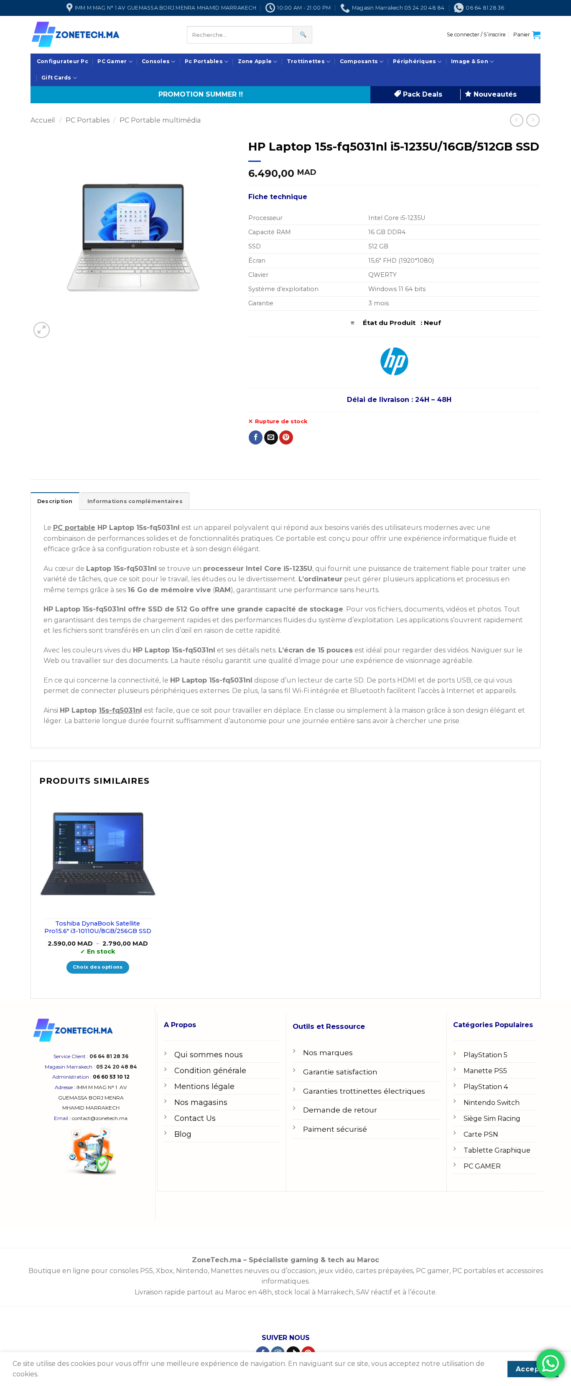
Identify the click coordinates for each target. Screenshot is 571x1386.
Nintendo (192, 1271)
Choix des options (98, 967)
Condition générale (210, 1070)
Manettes (226, 1271)
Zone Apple (255, 61)
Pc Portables (204, 61)
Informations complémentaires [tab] (135, 501)
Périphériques (414, 61)
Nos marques (328, 1052)
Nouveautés (494, 94)
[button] (476, 34)
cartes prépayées (383, 1271)
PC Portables (88, 120)
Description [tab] (55, 501)
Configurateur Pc (62, 61)
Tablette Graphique (497, 1150)
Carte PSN (481, 1134)
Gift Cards (56, 77)
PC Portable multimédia (160, 120)
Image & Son (469, 61)
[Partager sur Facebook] (256, 437)
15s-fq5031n (119, 710)
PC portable (74, 528)
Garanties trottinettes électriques (364, 1091)
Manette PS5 (485, 1071)
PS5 (146, 1271)
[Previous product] (532, 120)
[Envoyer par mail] (271, 437)
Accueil (43, 120)
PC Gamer (112, 61)
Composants (359, 61)
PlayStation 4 (486, 1087)
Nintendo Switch (492, 1103)
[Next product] (516, 120)
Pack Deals (421, 94)
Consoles (156, 61)
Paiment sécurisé (335, 1129)
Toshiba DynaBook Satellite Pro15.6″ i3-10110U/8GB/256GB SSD (97, 927)
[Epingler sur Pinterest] (286, 437)
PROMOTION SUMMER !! (200, 94)
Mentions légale (204, 1086)
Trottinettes (306, 61)
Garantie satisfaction (340, 1071)
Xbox (164, 1271)
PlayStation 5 (485, 1055)
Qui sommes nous (208, 1054)
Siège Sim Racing (492, 1119)
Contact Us (195, 1118)
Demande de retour (340, 1109)
